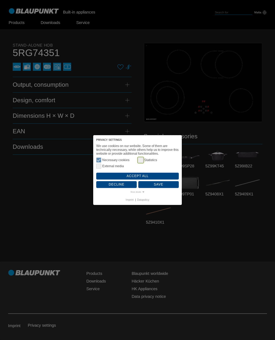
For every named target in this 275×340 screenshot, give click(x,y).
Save (158, 184)
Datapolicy (143, 199)
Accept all (138, 176)
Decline (116, 184)
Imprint (130, 199)
